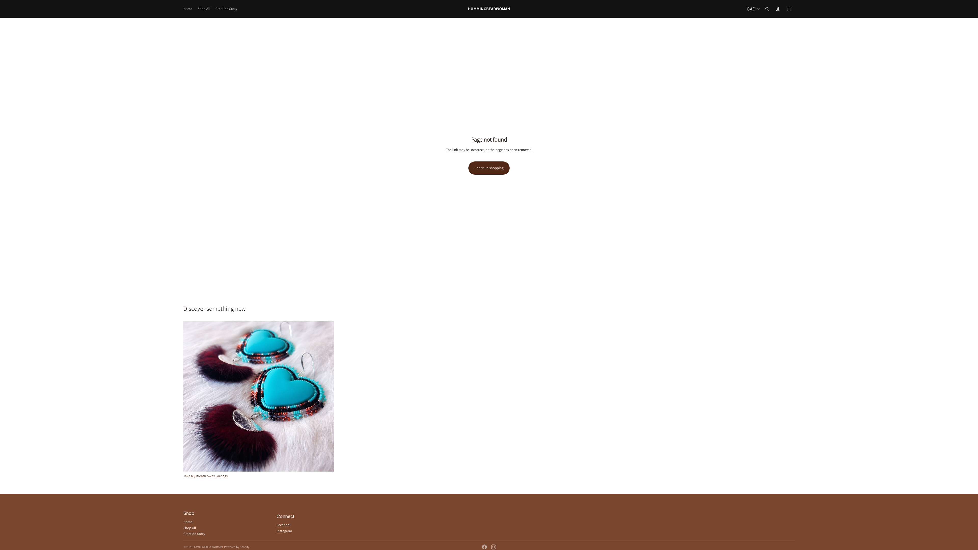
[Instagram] (494, 547)
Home (188, 521)
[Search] (767, 9)
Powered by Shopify (236, 547)
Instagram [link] (284, 531)
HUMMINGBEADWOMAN (208, 547)
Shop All (189, 528)
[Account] (777, 9)
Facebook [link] (284, 524)
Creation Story (194, 533)
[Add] (326, 463)
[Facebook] (484, 547)
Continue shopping (489, 168)
